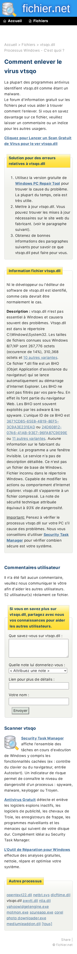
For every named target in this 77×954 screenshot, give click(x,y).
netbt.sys (41, 895)
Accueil (15, 21)
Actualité (43, 29)
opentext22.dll (19, 895)
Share (66, 940)
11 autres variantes (29, 438)
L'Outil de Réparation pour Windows (37, 850)
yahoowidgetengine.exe (28, 906)
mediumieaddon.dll (24, 924)
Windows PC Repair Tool (37, 183)
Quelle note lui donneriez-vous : (37, 665)
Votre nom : (19, 695)
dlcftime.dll (60, 895)
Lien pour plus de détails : (32, 679)
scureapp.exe (41, 912)
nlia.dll (45, 901)
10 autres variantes (40, 357)
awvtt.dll (30, 901)
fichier (43, 8)
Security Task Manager (42, 738)
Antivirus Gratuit (20, 800)
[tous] (47, 924)
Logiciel (15, 29)
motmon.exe (17, 912)
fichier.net (64, 945)
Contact (15, 37)
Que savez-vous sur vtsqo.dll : (35, 636)
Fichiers (40, 21)
